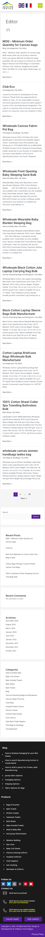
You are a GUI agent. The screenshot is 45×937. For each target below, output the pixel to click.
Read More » (7, 77)
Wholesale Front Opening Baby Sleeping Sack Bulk (20, 173)
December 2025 (12, 621)
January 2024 (11, 632)
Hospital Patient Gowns (15, 706)
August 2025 (11, 624)
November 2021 (12, 647)
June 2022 (10, 636)
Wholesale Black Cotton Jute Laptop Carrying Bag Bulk (22, 269)
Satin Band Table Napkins (15, 721)
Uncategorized (12, 48)
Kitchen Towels (12, 710)
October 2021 (11, 651)
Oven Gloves (11, 718)
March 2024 (10, 628)
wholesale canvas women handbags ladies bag (20, 452)
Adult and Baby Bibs (10, 178)
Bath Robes (7, 412)
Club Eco (9, 86)
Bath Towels (10, 688)
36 (29, 494)
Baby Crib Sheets (12, 676)
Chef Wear (10, 703)
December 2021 (12, 643)
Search (5, 512)
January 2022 (11, 639)
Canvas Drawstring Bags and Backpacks (18, 275)
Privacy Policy (38, 934)
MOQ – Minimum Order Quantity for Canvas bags (20, 43)
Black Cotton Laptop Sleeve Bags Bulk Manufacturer (21, 312)
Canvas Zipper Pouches (15, 699)
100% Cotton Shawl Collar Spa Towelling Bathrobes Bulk (20, 405)
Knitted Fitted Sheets (14, 714)
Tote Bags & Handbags (11, 133)
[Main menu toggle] (40, 5)
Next (24, 498)
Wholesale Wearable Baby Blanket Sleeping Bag (21, 221)
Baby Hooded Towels (14, 680)
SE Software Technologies (23, 929)
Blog (4, 48)
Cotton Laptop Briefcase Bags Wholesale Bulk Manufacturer (19, 356)
